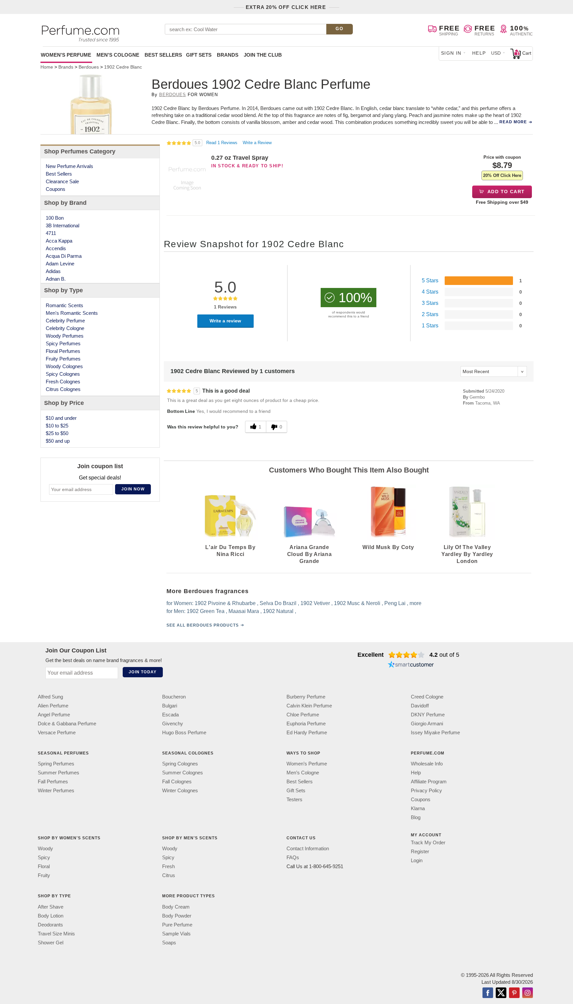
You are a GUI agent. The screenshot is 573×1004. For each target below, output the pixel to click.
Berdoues (172, 94)
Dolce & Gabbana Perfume (67, 723)
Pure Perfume (177, 924)
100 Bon (55, 218)
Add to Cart (505, 191)
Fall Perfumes (53, 781)
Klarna (418, 808)
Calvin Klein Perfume (309, 705)
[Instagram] (527, 993)
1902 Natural (278, 611)
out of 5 (444, 654)
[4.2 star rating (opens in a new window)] (407, 654)
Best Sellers (163, 55)
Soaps (169, 942)
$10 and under (61, 418)
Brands (227, 55)
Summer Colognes (182, 772)
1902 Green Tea (205, 611)
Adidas (53, 271)
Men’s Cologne (302, 772)
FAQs (292, 857)
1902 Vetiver (315, 603)
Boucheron (174, 696)
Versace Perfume (57, 732)
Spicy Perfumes (63, 343)
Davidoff (420, 705)
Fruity (44, 875)
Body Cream (176, 906)
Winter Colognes (180, 790)
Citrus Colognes (63, 389)
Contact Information (307, 848)
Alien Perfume (53, 705)
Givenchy (172, 723)
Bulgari (169, 705)
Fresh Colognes (63, 381)
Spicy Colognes (63, 374)
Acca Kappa (59, 241)
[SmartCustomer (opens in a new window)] (411, 665)
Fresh (168, 866)
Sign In (451, 53)
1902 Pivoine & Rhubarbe (225, 603)
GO (339, 28)
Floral (44, 866)
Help (479, 53)
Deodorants (50, 924)
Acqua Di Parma (64, 256)
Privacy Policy (426, 790)
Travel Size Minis (56, 933)
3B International (62, 225)
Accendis (56, 248)
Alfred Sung (50, 696)
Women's (66, 55)
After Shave (50, 906)
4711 (51, 233)
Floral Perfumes (63, 351)
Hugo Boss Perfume (184, 732)
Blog (415, 817)
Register (420, 851)
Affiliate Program (429, 781)
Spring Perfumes (56, 763)
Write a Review (257, 142)
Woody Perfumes (65, 336)
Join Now (133, 489)
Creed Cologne (427, 696)
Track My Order (428, 842)
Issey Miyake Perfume (435, 732)
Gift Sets (199, 55)
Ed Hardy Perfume (306, 732)
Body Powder (176, 915)
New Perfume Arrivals (69, 166)
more (415, 603)
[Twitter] (501, 993)
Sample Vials (176, 933)
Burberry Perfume (305, 696)
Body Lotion (50, 915)
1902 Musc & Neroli (357, 603)
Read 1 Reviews (222, 142)
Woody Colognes (64, 366)
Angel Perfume (54, 714)
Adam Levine (60, 263)
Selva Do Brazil (278, 603)
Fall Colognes (177, 781)
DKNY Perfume (428, 714)
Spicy (44, 857)
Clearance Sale (62, 181)
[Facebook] (487, 993)
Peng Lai (395, 603)
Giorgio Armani (427, 723)
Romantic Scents (64, 305)
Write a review (225, 320)
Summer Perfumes (58, 772)
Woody (45, 848)
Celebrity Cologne (65, 328)
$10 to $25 (57, 425)
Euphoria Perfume (306, 723)
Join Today (143, 672)
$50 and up (58, 441)
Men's (117, 55)
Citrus (168, 875)
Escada (170, 714)
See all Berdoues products (202, 625)
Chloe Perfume (302, 714)
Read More (513, 122)
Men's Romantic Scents (72, 313)
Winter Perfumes (56, 790)
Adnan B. (56, 279)
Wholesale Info (427, 763)
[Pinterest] (514, 993)
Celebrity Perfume (65, 320)
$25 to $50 (57, 433)
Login (416, 860)
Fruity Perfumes (63, 359)
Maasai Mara (243, 611)
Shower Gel (50, 942)
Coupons (55, 189)
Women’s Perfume (306, 763)
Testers (294, 799)
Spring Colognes (180, 763)
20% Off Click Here (502, 175)
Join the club (263, 55)
